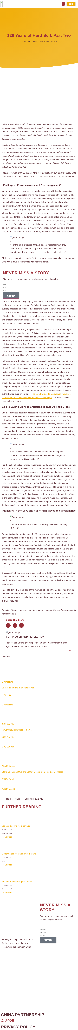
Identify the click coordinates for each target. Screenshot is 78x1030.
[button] (63, 4)
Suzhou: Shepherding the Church (17, 882)
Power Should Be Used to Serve (17, 730)
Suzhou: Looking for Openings (16, 826)
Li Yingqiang (7, 682)
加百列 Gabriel (8, 766)
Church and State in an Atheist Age (18, 688)
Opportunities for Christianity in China (19, 854)
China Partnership (22, 1015)
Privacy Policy (18, 1027)
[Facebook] (3, 957)
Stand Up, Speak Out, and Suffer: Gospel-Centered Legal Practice (32, 772)
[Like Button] (67, 650)
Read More (7, 837)
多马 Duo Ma (8, 724)
